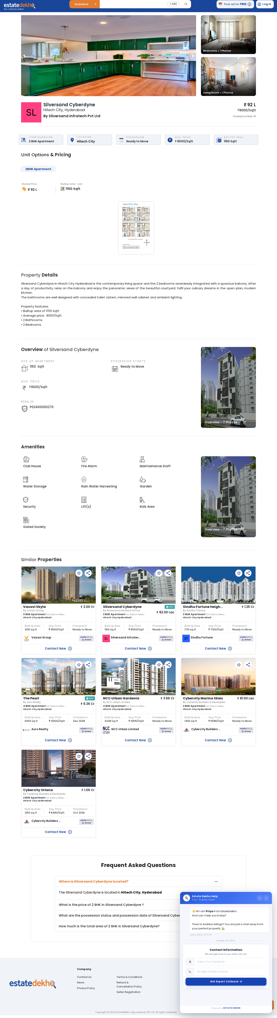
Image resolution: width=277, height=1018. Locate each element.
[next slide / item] (193, 55)
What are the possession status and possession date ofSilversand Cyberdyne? (124, 915)
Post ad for (235, 4)
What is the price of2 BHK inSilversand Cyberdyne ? (101, 904)
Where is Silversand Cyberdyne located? (93, 881)
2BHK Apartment (38, 169)
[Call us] (259, 898)
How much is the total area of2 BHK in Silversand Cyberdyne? (109, 926)
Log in (266, 4)
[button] (173, 3)
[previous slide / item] (24, 55)
